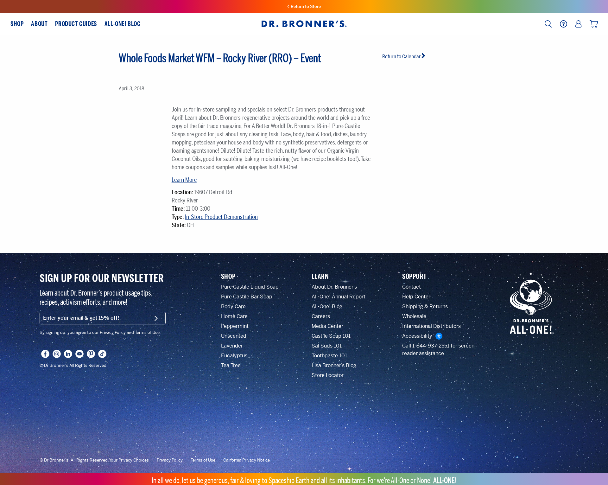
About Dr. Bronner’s (334, 287)
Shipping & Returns (425, 306)
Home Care (234, 316)
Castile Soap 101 (331, 336)
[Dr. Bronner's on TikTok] (102, 354)
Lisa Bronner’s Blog (334, 365)
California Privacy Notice (246, 460)
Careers (321, 316)
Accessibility (417, 336)
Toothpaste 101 (329, 355)
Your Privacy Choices (129, 460)
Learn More (184, 179)
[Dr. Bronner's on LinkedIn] (68, 354)
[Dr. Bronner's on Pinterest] (91, 354)
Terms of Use (203, 460)
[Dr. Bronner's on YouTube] (79, 354)
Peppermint (235, 326)
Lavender (232, 345)
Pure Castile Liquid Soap (250, 287)
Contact (411, 287)
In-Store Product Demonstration (221, 217)
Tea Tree (231, 365)
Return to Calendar (401, 57)
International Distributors (431, 326)
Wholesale (414, 316)
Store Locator (328, 375)
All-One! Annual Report (338, 296)
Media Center (327, 326)
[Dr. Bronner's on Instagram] (56, 354)
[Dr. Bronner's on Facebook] (45, 354)
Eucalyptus (234, 355)
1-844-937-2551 (430, 345)
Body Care (233, 306)
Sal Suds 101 (327, 345)
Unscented (233, 336)
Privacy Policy (170, 460)
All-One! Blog (327, 306)
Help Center (416, 296)
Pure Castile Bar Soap (246, 296)
